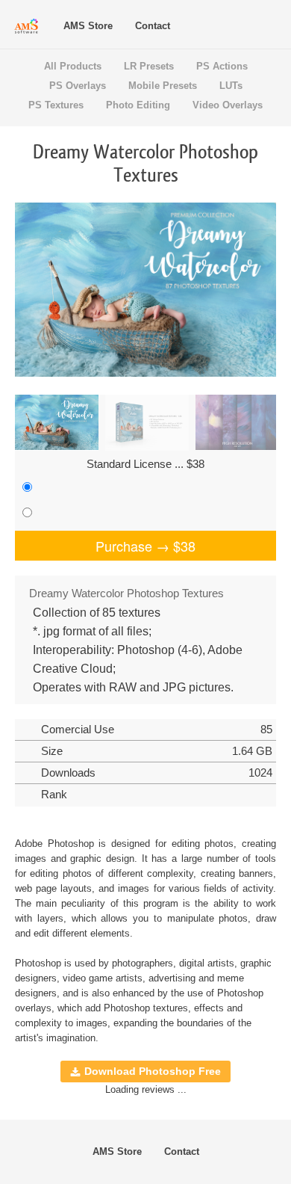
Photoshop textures (146, 1008)
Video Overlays (228, 105)
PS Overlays (77, 85)
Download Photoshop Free (152, 1071)
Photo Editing (138, 105)
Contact (152, 25)
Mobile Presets (162, 85)
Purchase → (145, 545)
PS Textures (56, 105)
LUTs (230, 85)
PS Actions (222, 66)
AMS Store (88, 25)
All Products (72, 66)
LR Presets (149, 66)
